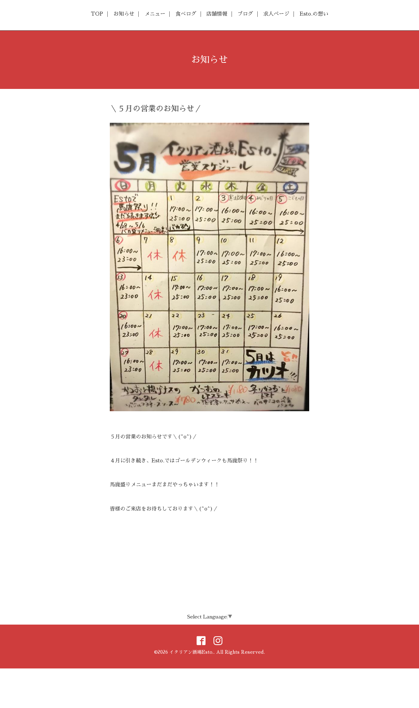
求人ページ (276, 14)
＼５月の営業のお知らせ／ (156, 109)
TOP (97, 14)
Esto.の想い (314, 14)
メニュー (154, 14)
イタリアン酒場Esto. (191, 652)
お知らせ (123, 14)
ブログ (245, 14)
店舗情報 (216, 14)
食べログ (185, 14)
